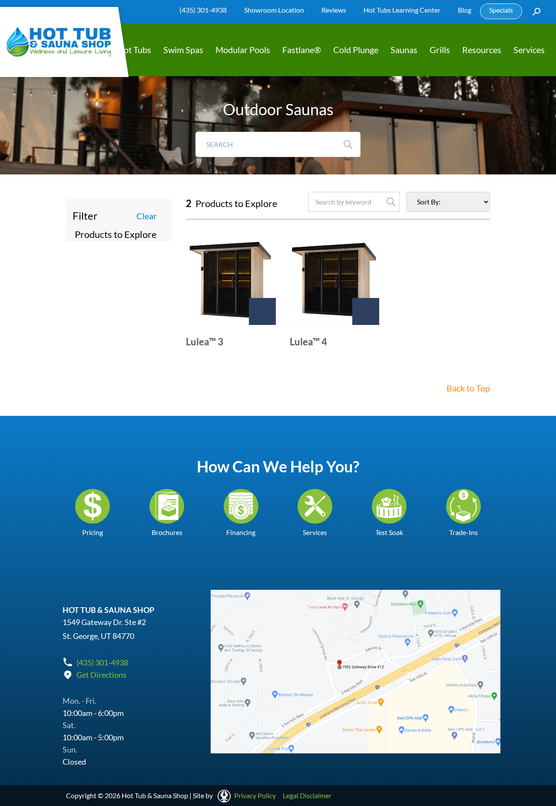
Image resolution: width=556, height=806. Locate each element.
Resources (481, 49)
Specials (501, 10)
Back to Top (468, 388)
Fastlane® (301, 49)
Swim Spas (183, 49)
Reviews (333, 10)
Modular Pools (242, 49)
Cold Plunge (355, 49)
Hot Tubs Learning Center (402, 10)
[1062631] (262, 311)
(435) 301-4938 (203, 10)
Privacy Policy (255, 795)
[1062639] (365, 311)
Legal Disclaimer (307, 795)
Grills (440, 49)
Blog (464, 10)
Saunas (404, 49)
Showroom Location (274, 10)
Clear (146, 216)
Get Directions (101, 674)
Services (529, 49)
